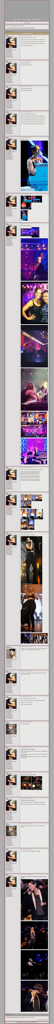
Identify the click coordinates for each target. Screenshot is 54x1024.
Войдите (13, 25)
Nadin (7, 35)
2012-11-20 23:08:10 (28, 747)
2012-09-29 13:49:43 (28, 646)
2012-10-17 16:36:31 (28, 721)
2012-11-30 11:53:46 (28, 823)
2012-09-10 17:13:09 (28, 194)
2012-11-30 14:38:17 (28, 849)
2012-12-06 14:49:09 (28, 874)
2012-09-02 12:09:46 (28, 35)
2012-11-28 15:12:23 (28, 772)
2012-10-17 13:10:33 (28, 696)
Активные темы (27, 22)
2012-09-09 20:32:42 (28, 137)
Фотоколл (23, 28)
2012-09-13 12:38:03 (28, 223)
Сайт (15, 19)
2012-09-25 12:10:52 (28, 467)
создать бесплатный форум (43, 1019)
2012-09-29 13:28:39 (28, 532)
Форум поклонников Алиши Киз (13, 28)
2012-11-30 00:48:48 (28, 798)
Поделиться (23, 35)
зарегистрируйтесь (19, 25)
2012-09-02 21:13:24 (28, 86)
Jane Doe (8, 646)
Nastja (7, 721)
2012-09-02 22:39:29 (28, 111)
